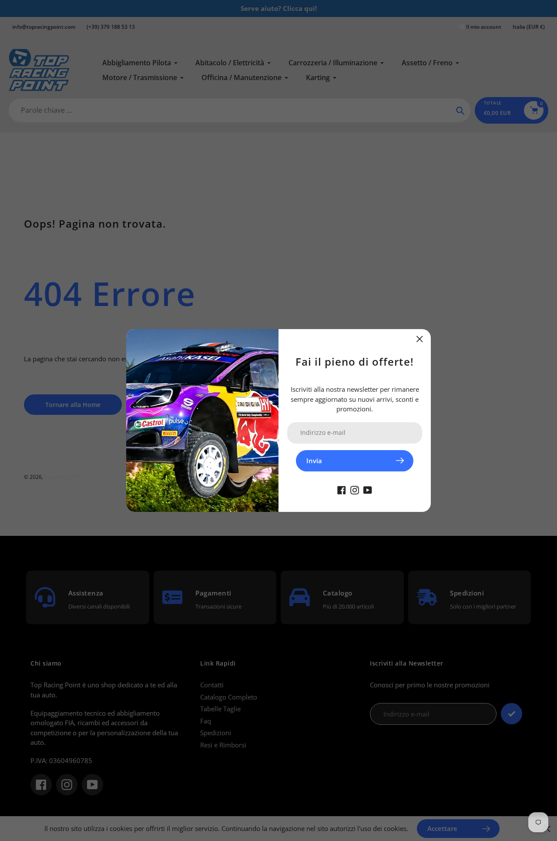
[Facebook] (341, 489)
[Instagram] (354, 489)
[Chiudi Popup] (419, 338)
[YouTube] (367, 489)
